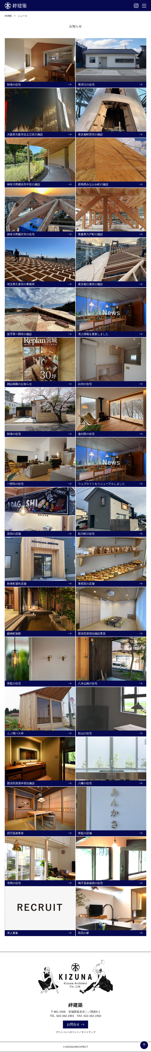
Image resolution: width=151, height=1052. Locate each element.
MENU (144, 6)
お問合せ (73, 1024)
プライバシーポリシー (67, 1032)
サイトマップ (88, 1032)
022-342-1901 (65, 1015)
